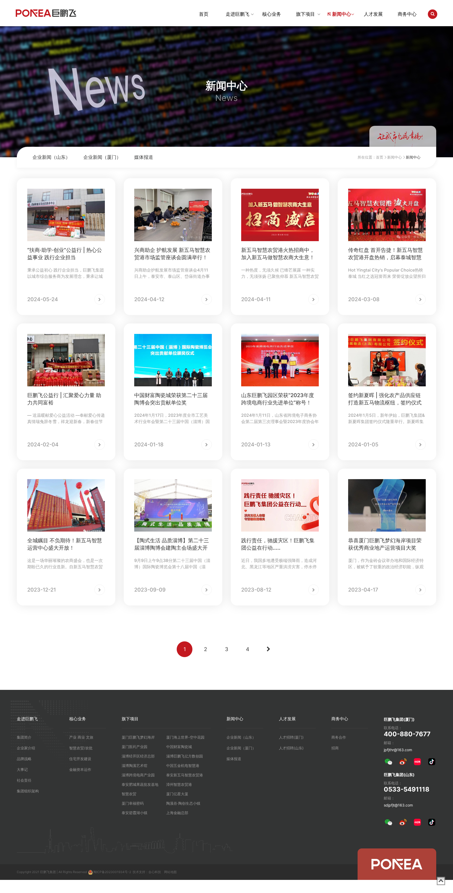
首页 (203, 14)
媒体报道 (143, 157)
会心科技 (154, 872)
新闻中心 (341, 14)
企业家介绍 (26, 748)
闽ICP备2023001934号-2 (112, 872)
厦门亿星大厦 (177, 794)
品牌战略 (24, 758)
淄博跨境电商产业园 (138, 775)
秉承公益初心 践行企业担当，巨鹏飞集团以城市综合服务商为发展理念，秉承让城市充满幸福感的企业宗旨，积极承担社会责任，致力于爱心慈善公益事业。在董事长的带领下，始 (65, 273)
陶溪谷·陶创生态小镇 (183, 803)
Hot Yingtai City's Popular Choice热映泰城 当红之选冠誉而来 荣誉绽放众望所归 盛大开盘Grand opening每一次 (387, 273)
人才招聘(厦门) (291, 737)
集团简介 (24, 737)
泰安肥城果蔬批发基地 (140, 784)
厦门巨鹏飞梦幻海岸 (138, 737)
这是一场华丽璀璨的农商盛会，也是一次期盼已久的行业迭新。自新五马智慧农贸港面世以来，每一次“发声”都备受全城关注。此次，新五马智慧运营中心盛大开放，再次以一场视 (65, 564)
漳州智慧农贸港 (179, 784)
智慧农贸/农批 (81, 748)
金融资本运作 (80, 769)
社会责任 (24, 780)
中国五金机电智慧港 (182, 765)
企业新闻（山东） (51, 157)
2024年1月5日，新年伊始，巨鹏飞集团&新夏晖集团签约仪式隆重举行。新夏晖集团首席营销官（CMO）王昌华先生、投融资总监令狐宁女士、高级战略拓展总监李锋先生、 (386, 419)
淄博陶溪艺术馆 (134, 765)
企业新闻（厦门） (102, 157)
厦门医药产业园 (134, 746)
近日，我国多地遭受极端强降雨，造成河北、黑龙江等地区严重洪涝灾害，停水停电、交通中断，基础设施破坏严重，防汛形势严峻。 (279, 564)
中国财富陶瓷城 (179, 746)
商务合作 (338, 737)
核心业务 (271, 14)
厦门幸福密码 (133, 803)
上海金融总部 (177, 812)
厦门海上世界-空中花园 (185, 737)
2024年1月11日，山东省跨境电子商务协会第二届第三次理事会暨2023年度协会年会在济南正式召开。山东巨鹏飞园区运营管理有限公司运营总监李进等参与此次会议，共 (280, 419)
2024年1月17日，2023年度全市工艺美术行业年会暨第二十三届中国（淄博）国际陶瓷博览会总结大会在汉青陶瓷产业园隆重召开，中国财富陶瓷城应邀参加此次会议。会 (172, 419)
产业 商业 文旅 (81, 737)
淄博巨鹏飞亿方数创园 (184, 756)
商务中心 (407, 14)
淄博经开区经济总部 (138, 756)
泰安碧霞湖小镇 (134, 812)
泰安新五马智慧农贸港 (184, 775)
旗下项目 (305, 14)
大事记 (22, 769)
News (226, 98)
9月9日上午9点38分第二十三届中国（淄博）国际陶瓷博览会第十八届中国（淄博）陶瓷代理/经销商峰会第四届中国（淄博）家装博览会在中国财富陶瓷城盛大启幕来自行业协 (172, 564)
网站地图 (170, 872)
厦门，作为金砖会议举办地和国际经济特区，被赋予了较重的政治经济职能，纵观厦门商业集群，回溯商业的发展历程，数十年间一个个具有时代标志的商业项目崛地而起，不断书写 (386, 564)
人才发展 (373, 14)
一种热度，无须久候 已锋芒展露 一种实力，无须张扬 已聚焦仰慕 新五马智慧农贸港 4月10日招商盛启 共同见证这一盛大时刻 (280, 273)
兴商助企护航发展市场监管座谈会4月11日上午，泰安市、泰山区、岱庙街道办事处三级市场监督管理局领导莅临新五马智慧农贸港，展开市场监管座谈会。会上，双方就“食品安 (172, 273)
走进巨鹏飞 (237, 14)
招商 (335, 748)
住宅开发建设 (80, 758)
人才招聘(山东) (291, 748)
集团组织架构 (28, 791)
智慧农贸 (129, 794)
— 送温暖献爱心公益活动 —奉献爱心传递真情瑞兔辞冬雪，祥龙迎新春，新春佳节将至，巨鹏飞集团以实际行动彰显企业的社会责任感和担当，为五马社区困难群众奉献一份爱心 (66, 419)
